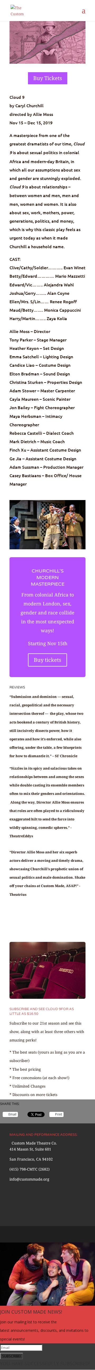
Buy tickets (47, 659)
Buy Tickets (47, 78)
